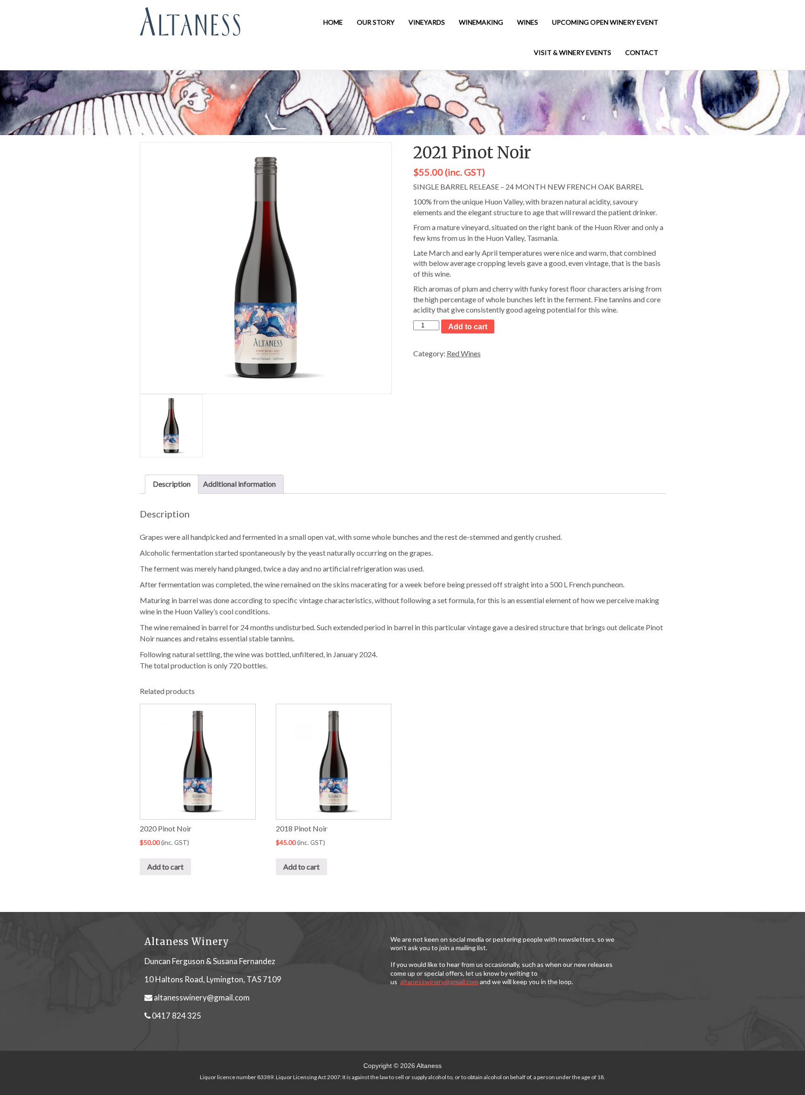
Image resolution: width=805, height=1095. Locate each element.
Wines (527, 22)
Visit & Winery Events (572, 52)
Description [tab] (172, 483)
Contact (641, 52)
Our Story (376, 22)
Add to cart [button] (165, 866)
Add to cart (467, 327)
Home (333, 22)
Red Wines (464, 353)
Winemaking (481, 22)
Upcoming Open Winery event (605, 22)
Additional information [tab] (239, 483)
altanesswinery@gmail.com (202, 997)
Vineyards (427, 22)
